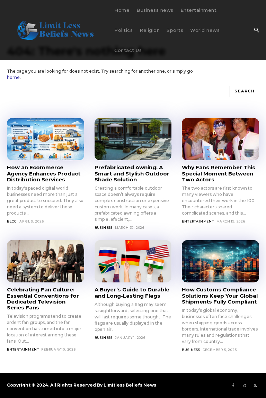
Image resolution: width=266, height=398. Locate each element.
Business (104, 227)
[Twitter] (255, 385)
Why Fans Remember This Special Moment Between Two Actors (218, 173)
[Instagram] (244, 385)
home (13, 77)
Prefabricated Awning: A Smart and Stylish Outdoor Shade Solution (132, 173)
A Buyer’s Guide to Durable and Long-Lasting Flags (132, 292)
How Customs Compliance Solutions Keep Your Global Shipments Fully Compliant (220, 295)
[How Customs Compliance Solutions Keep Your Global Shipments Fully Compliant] (220, 261)
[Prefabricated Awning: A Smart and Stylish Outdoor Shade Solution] (133, 139)
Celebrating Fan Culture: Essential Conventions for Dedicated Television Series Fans (43, 298)
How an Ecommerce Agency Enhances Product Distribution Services (43, 173)
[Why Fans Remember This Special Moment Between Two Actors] (220, 139)
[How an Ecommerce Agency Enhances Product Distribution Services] (45, 139)
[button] (256, 30)
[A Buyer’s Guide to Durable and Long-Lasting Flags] (133, 261)
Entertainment (198, 221)
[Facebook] (233, 385)
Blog (12, 221)
